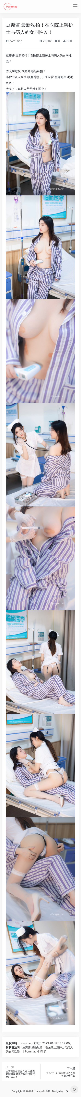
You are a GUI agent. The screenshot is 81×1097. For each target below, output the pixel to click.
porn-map (15, 41)
